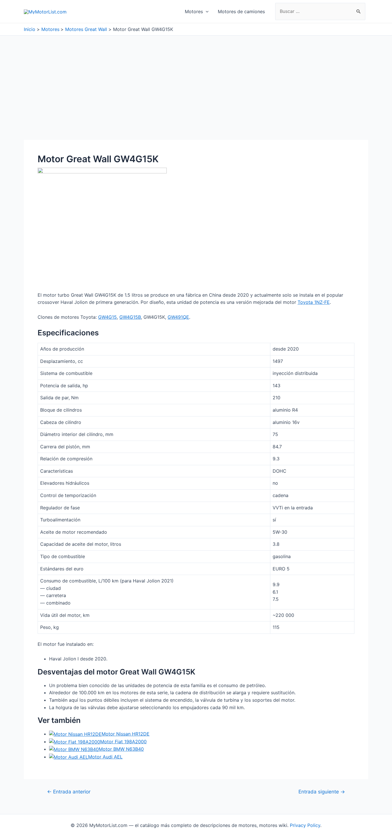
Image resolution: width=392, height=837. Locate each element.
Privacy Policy (305, 825)
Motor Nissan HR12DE (126, 734)
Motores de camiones (241, 11)
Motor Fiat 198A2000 (123, 741)
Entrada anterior (68, 791)
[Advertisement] (196, 78)
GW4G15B (130, 317)
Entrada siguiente (321, 791)
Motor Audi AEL (105, 757)
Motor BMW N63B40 (121, 749)
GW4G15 (107, 317)
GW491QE (178, 317)
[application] (206, 11)
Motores (194, 11)
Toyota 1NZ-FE (314, 302)
